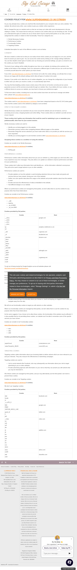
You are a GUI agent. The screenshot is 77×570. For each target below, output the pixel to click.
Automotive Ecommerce (13, 564)
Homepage (18, 14)
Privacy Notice (21, 466)
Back (6, 14)
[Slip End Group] (35, 4)
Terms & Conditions (5, 466)
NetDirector (3, 564)
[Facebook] (2, 462)
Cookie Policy (13, 466)
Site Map (27, 466)
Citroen (24, 14)
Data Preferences (40, 466)
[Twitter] (6, 462)
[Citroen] (53, 3)
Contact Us (32, 466)
